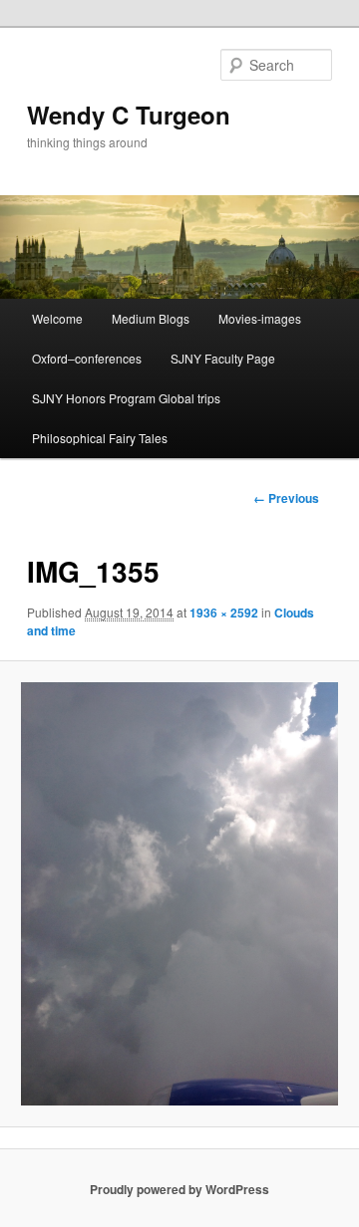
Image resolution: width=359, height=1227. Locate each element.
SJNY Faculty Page (223, 358)
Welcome (57, 318)
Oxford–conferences (87, 358)
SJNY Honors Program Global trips (126, 397)
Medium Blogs (150, 318)
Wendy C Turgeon (128, 114)
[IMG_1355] (179, 893)
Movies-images (259, 318)
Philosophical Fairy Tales (100, 437)
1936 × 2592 (223, 612)
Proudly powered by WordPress (179, 1189)
